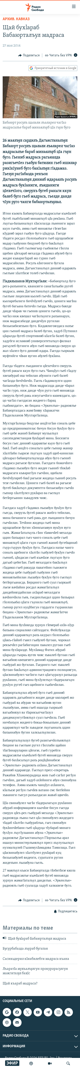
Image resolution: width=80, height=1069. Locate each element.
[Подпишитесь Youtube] (38, 1012)
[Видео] (49, 1063)
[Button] (29, 55)
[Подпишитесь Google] (7, 1012)
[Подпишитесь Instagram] (58, 1012)
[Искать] (68, 1063)
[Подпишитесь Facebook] (17, 1012)
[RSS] (68, 1012)
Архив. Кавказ (16, 19)
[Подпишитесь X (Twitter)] (27, 1012)
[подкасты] (31, 1063)
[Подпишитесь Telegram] (48, 1012)
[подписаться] (17, 1022)
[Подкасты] (7, 1022)
